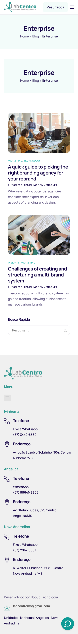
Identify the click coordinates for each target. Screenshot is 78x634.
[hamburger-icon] (72, 7)
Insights (14, 262)
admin (28, 185)
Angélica (42, 617)
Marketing (15, 160)
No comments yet (45, 185)
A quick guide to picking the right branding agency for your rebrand (38, 173)
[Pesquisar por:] (39, 330)
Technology (32, 160)
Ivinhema (27, 617)
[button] (7, 398)
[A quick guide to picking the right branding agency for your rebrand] (39, 132)
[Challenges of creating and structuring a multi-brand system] (39, 234)
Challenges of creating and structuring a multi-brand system (37, 275)
